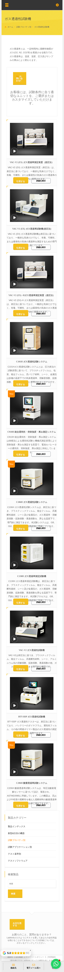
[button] (56, 964)
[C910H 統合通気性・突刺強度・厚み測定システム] (14, 421)
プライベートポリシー (34, 957)
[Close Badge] (30, 950)
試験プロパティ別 (16, 840)
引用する (20, 181)
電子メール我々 (34, 968)
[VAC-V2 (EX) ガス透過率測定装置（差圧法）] (14, 151)
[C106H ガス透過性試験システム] (14, 491)
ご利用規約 (51, 957)
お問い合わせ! (19, 78)
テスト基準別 (14, 854)
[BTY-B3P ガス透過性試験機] (14, 705)
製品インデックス (16, 826)
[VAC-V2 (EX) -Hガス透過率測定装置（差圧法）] (14, 284)
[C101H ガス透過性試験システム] (14, 350)
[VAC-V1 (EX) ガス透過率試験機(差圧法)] (14, 218)
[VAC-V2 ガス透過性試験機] (14, 639)
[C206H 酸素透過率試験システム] (14, 772)
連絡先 (10, 957)
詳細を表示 (41, 181)
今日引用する (17, 924)
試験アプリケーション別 (20, 847)
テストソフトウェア (17, 860)
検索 (13, 893)
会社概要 (19, 957)
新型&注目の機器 (16, 833)
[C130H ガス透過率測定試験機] (14, 565)
